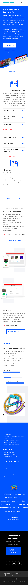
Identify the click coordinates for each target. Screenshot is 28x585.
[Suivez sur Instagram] (14, 563)
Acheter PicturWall (15, 240)
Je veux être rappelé (15, 331)
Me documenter (8, 129)
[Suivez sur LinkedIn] (20, 563)
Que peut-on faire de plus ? (15, 234)
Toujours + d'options (16, 156)
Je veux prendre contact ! (10, 51)
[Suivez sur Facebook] (8, 563)
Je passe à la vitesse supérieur (13, 550)
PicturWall (17, 519)
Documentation (11, 325)
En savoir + (9, 45)
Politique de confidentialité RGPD (14, 573)
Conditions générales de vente (14, 575)
